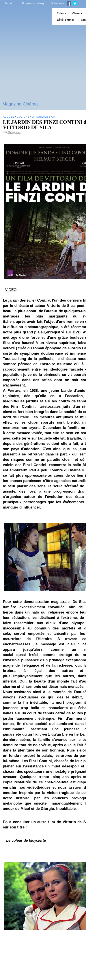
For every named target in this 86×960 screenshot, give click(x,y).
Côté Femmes (66, 19)
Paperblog (24, 17)
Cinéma (77, 13)
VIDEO (11, 290)
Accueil (8, 3)
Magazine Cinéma (20, 103)
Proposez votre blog (33, 3)
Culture (61, 13)
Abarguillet (14, 132)
